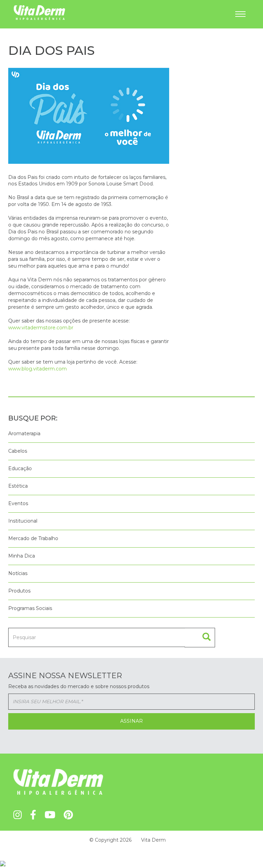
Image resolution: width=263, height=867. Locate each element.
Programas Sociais (30, 608)
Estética (18, 486)
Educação (20, 468)
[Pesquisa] (200, 637)
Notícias (17, 573)
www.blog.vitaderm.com (37, 369)
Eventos (18, 503)
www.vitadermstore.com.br (40, 328)
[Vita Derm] (39, 12)
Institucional (22, 521)
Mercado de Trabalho (33, 538)
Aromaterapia (24, 433)
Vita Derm (153, 840)
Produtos (19, 591)
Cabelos (17, 451)
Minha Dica (21, 556)
